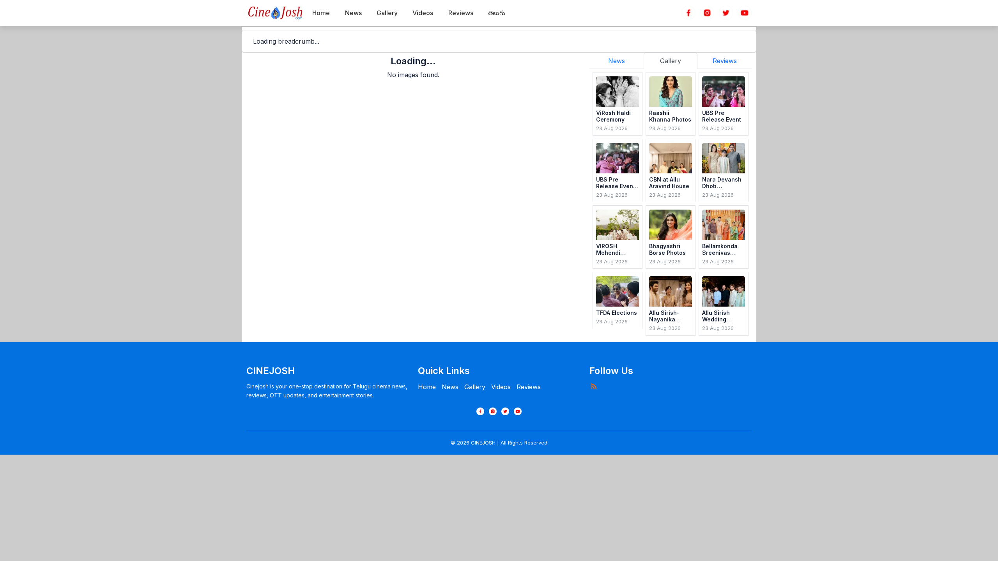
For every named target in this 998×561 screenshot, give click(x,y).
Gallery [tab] (670, 61)
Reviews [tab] (725, 61)
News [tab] (616, 61)
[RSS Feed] (593, 386)
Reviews (529, 387)
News (450, 387)
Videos (501, 387)
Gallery (474, 387)
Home (427, 387)
